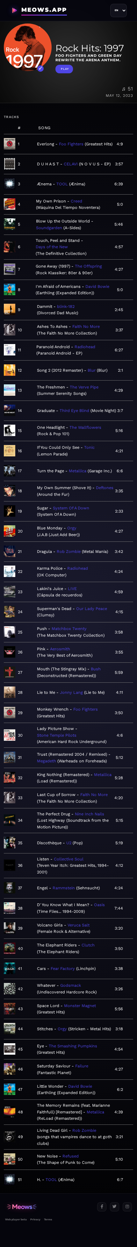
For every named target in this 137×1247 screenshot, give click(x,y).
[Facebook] (101, 1206)
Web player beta (16, 1219)
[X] (114, 1206)
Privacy (35, 1219)
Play (65, 68)
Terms (48, 1219)
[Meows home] (48, 1206)
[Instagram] (127, 1206)
